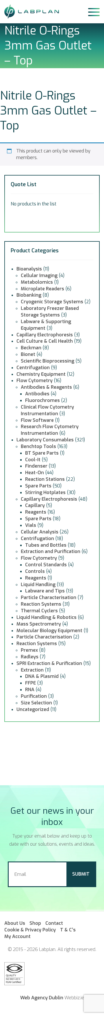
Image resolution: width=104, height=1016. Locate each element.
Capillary (35, 505)
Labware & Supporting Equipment (46, 325)
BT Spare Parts (42, 453)
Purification (34, 696)
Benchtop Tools (38, 446)
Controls (35, 571)
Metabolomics (37, 282)
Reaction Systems (41, 604)
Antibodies (37, 394)
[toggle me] (94, 11)
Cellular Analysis (39, 532)
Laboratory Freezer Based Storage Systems (50, 311)
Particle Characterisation (48, 597)
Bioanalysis (29, 269)
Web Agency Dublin (41, 998)
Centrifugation (33, 368)
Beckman (31, 348)
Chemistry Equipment (41, 374)
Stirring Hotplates (45, 492)
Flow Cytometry (34, 381)
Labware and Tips (45, 591)
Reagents (35, 512)
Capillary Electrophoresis (44, 335)
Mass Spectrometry (38, 624)
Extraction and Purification (50, 551)
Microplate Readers (42, 289)
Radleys (29, 657)
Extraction (32, 670)
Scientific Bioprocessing (47, 361)
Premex (29, 650)
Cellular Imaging (39, 275)
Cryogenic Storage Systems (52, 302)
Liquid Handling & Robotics (46, 617)
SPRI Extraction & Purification (49, 663)
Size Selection (36, 703)
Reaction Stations (45, 479)
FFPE (30, 683)
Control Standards (46, 565)
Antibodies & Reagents (46, 387)
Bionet (28, 354)
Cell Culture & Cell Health (44, 341)
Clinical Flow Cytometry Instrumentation (47, 410)
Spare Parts (38, 486)
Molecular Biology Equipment (49, 631)
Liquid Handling (38, 585)
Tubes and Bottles (45, 545)
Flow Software (37, 420)
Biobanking (28, 295)
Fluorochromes (42, 400)
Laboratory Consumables (45, 440)
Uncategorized (32, 709)
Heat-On (34, 473)
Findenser (36, 466)
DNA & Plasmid (42, 676)
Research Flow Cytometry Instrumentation (50, 430)
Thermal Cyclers (39, 611)
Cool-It (32, 460)
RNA (29, 690)
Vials (30, 525)
